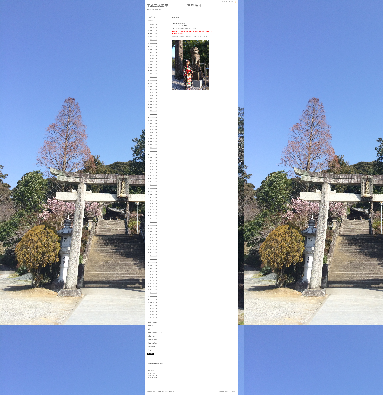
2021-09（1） (153, 101)
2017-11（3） (153, 240)
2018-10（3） (153, 206)
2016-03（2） (153, 296)
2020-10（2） (153, 135)
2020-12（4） (153, 129)
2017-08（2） (153, 249)
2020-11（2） (153, 132)
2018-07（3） (153, 215)
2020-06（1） (153, 147)
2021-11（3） (153, 95)
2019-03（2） (153, 191)
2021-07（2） (153, 107)
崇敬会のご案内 (152, 343)
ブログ (150, 350)
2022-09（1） (153, 70)
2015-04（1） (153, 314)
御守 (149, 329)
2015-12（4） (153, 302)
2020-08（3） (153, 141)
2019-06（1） (153, 181)
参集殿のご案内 (152, 339)
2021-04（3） (153, 117)
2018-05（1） (153, 222)
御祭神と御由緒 (152, 322)
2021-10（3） (153, 98)
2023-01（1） (153, 58)
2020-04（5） (153, 154)
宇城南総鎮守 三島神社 (174, 6)
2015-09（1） (153, 308)
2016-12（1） (153, 274)
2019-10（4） (153, 172)
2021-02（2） (153, 123)
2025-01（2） (153, 36)
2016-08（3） (153, 283)
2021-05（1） (153, 114)
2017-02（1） (153, 268)
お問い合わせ (151, 346)
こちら (194, 36)
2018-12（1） (153, 200)
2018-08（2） (153, 212)
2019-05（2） (153, 185)
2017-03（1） (153, 265)
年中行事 (150, 325)
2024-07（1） (153, 46)
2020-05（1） (153, 151)
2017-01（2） (153, 271)
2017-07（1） (153, 252)
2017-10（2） (153, 243)
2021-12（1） (153, 92)
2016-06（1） (153, 289)
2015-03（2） (153, 317)
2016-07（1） (153, 286)
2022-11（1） (153, 64)
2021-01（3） (153, 126)
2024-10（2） (153, 43)
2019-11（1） (153, 169)
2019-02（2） (153, 194)
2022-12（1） (153, 61)
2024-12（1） (153, 40)
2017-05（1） (153, 259)
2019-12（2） (153, 166)
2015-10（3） (153, 305)
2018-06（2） (153, 218)
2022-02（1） (153, 86)
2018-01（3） (153, 234)
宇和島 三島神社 (156, 391)
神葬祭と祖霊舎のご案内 (155, 332)
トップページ (151, 17)
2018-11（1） (153, 203)
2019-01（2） (153, 197)
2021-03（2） (153, 120)
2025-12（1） (153, 30)
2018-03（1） (153, 228)
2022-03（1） (153, 83)
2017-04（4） (153, 262)
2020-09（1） (153, 138)
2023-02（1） (153, 55)
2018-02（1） (153, 231)
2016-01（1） (153, 299)
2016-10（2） (153, 277)
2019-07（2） (153, 178)
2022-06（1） (153, 77)
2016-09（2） (153, 280)
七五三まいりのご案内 (179, 25)
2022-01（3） (153, 89)
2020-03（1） (153, 157)
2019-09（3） (153, 175)
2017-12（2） (153, 237)
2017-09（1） (153, 246)
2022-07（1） (153, 73)
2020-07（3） (153, 144)
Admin (234, 391)
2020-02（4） (153, 160)
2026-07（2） (153, 24)
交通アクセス (151, 336)
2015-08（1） (153, 311)
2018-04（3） (153, 225)
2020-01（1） (153, 163)
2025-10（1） (153, 33)
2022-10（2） (153, 67)
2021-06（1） (153, 110)
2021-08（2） (153, 104)
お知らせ (150, 20)
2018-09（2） (153, 209)
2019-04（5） (153, 188)
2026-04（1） (153, 27)
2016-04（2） (153, 292)
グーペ (229, 391)
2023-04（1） (153, 49)
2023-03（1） (153, 52)
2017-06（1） (153, 255)
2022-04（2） (153, 80)
